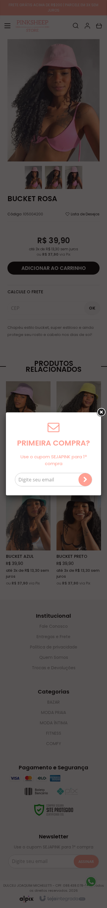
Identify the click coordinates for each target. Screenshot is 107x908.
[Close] (101, 412)
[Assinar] (85, 479)
